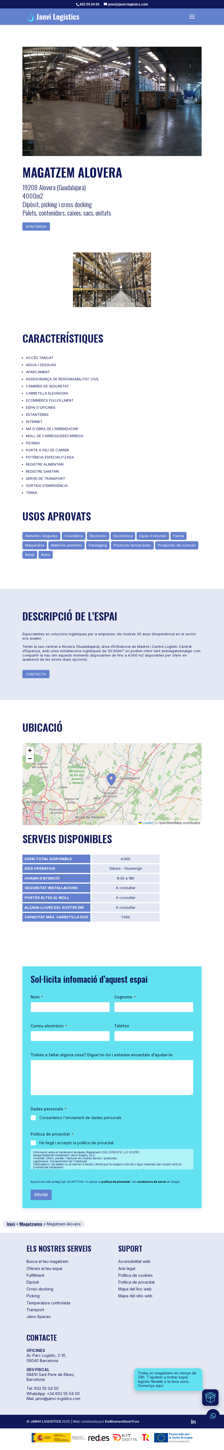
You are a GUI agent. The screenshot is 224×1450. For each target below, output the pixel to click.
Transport (35, 1309)
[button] (111, 779)
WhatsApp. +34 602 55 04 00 (53, 1393)
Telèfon (121, 1025)
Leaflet (147, 822)
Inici (11, 1224)
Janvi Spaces (38, 1316)
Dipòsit (32, 1282)
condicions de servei (151, 1181)
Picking (33, 1295)
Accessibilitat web (134, 1261)
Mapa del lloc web (135, 1289)
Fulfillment (35, 1275)
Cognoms (125, 997)
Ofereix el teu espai (44, 1268)
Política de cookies (135, 1275)
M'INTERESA (36, 226)
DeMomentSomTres (122, 1421)
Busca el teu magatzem (47, 1261)
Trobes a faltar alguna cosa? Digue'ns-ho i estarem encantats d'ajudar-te (102, 1054)
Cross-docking (39, 1289)
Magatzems (30, 1224)
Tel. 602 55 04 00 (42, 1388)
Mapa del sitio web (135, 1295)
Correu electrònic (49, 1025)
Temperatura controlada (48, 1303)
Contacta (36, 674)
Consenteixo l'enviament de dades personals (80, 1117)
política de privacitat (115, 1181)
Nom (37, 997)
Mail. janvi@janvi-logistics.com (53, 1398)
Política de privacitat (136, 1282)
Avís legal (126, 1268)
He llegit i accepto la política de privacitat (76, 1142)
